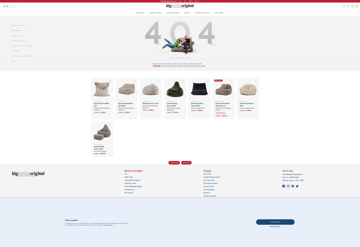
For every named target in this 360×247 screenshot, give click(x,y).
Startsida (156, 66)
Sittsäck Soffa (16, 36)
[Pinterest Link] (292, 187)
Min (192, 1)
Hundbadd (15, 51)
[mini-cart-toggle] (357, 6)
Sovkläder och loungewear (21, 46)
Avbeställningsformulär (133, 186)
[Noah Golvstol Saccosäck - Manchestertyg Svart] (199, 89)
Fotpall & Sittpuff (210, 196)
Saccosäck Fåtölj (17, 25)
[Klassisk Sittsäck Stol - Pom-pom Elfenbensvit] (248, 89)
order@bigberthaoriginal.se (292, 174)
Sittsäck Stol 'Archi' (150, 105)
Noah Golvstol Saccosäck (197, 105)
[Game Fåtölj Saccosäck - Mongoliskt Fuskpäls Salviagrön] (175, 89)
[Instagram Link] (288, 187)
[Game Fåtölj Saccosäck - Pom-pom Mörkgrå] (102, 132)
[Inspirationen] (348, 6)
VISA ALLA (186, 163)
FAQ (12, 61)
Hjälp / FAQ (129, 177)
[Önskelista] (343, 6)
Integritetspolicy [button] (108, 225)
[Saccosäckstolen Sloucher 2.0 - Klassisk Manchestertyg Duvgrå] (224, 89)
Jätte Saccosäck (209, 180)
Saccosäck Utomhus (18, 41)
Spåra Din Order (130, 183)
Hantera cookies (275, 226)
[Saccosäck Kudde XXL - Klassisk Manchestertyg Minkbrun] (102, 89)
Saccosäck (207, 174)
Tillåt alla (275, 222)
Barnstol (207, 193)
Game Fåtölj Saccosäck (100, 149)
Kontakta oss (129, 190)
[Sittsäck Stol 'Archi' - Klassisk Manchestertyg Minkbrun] (151, 89)
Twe (198, 1)
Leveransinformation (132, 180)
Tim (186, 1)
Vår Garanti (129, 193)
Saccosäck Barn (209, 190)
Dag (181, 1)
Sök (126, 174)
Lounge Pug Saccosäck (212, 177)
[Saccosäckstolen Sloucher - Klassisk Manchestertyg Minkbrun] (126, 89)
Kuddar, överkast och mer (21, 56)
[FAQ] (352, 6)
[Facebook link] (283, 187)
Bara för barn (16, 30)
